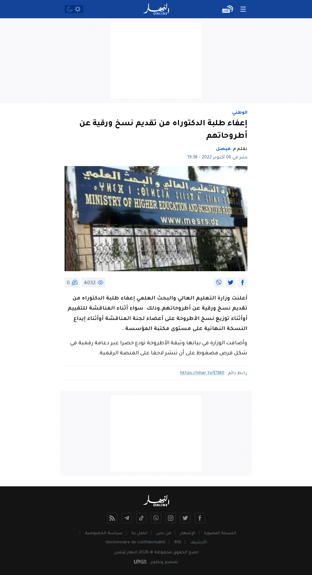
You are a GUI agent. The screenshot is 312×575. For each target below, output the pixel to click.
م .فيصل (226, 149)
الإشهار (187, 533)
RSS (177, 542)
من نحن (163, 533)
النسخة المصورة (220, 533)
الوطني (239, 113)
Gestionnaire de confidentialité (135, 542)
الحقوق (180, 552)
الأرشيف (198, 542)
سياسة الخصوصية (103, 533)
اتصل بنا (139, 533)
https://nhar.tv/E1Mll (202, 373)
